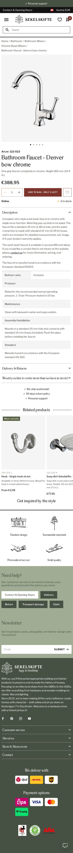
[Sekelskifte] (36, 668)
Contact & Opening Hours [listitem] (20, 594)
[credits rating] (49, 830)
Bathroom (16, 41)
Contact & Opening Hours (17, 9)
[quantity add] (19, 192)
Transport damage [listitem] (33, 604)
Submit (59, 649)
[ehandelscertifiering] (35, 830)
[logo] (33, 19)
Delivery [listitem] (49, 594)
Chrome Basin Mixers (13, 45)
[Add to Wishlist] (67, 192)
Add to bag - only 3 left (43, 192)
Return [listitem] (9, 604)
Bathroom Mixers (34, 41)
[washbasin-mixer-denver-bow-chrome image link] (36, 98)
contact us (16, 252)
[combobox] (40, 29)
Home (4, 41)
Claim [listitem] (56, 604)
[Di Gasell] (22, 830)
